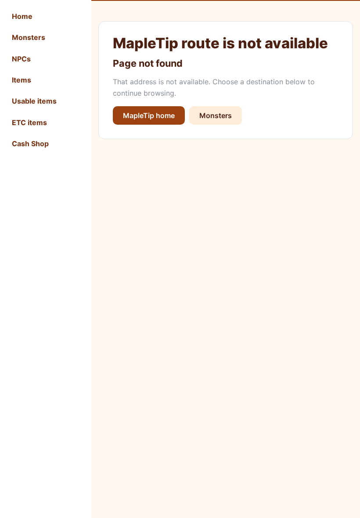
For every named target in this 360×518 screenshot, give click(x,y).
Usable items (34, 101)
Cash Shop (30, 143)
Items (21, 80)
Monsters (28, 37)
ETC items (29, 122)
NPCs (21, 58)
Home (22, 16)
